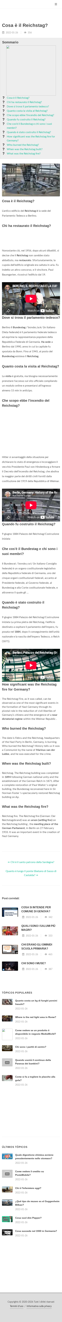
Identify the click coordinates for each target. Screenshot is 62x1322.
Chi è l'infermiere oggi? (28, 1188)
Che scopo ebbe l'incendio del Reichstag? (30, 115)
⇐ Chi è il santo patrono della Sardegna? (31, 862)
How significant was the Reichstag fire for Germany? (31, 138)
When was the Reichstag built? (24, 149)
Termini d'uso (16, 1306)
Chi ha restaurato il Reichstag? (24, 102)
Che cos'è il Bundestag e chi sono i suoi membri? (29, 126)
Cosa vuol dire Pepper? (28, 1217)
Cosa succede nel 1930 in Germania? (36, 1231)
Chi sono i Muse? (33, 963)
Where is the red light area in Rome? (35, 1017)
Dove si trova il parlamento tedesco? (28, 106)
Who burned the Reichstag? (23, 145)
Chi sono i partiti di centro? (30, 1047)
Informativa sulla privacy (39, 1306)
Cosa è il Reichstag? (18, 98)
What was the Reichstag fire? (24, 153)
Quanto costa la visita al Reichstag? (27, 111)
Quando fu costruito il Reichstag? (26, 119)
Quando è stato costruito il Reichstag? (29, 132)
